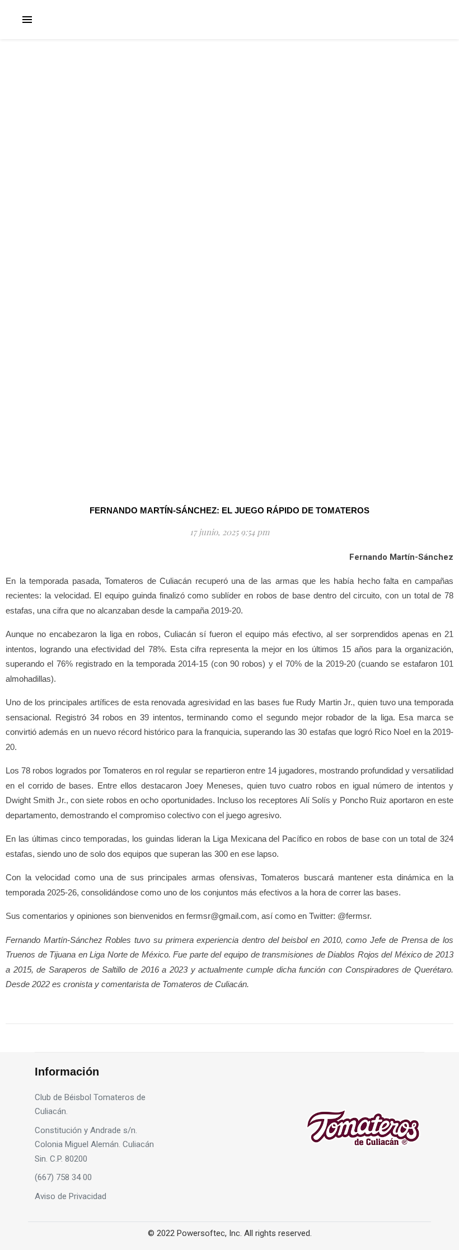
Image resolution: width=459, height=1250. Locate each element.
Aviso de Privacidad (70, 1196)
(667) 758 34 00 (63, 1177)
